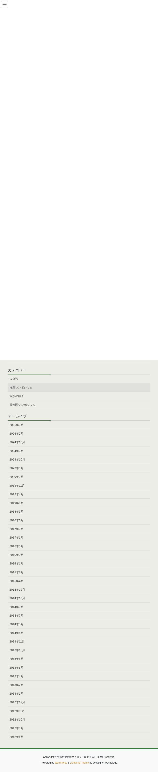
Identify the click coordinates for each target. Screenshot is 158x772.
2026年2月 (16, 433)
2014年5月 (16, 624)
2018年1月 (16, 520)
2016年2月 (16, 554)
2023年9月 (16, 468)
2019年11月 (17, 485)
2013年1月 (16, 693)
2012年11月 (17, 711)
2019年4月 (16, 494)
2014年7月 (16, 615)
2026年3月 (16, 425)
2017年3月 (16, 529)
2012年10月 (17, 719)
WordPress (61, 762)
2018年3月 (16, 511)
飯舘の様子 (16, 396)
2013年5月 (16, 667)
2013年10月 (17, 650)
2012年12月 (17, 702)
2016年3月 (16, 546)
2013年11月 (17, 641)
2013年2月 (16, 685)
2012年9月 (16, 728)
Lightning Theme (79, 762)
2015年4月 (16, 581)
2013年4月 (16, 676)
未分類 (13, 378)
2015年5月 (16, 572)
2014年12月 (17, 589)
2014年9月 (16, 607)
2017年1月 (16, 537)
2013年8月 (16, 658)
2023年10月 (17, 459)
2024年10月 (17, 442)
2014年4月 (16, 632)
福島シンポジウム (21, 387)
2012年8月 (16, 736)
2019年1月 (16, 503)
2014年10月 (17, 598)
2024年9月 (16, 450)
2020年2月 (16, 476)
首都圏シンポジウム (22, 404)
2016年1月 (16, 563)
